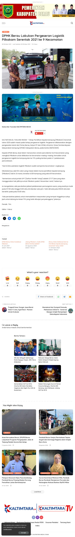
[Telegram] (64, 296)
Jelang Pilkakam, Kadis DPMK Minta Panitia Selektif (35, 243)
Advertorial (8, 473)
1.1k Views (34, 44)
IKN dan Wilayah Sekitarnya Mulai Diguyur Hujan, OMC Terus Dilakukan (25, 360)
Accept (23, 532)
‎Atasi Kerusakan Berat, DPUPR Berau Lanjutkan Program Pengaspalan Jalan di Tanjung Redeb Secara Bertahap (17, 439)
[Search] (72, 23)
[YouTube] (41, 517)
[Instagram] (37, 517)
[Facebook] (33, 517)
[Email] (70, 296)
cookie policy (7, 529)
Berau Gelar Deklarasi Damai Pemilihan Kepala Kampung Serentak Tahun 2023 (58, 244)
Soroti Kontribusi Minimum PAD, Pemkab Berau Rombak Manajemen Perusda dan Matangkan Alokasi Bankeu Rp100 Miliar (54, 480)
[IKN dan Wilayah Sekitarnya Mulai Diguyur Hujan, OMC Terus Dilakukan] (25, 347)
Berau (5, 32)
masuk (13, 327)
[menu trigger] (4, 23)
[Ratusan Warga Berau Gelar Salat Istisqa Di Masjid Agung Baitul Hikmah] (49, 347)
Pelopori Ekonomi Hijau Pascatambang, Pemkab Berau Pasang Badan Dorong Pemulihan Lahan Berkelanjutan (17, 480)
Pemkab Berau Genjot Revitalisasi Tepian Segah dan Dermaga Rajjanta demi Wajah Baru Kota (55, 439)
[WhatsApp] (58, 296)
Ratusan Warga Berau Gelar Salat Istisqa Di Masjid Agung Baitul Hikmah (48, 360)
